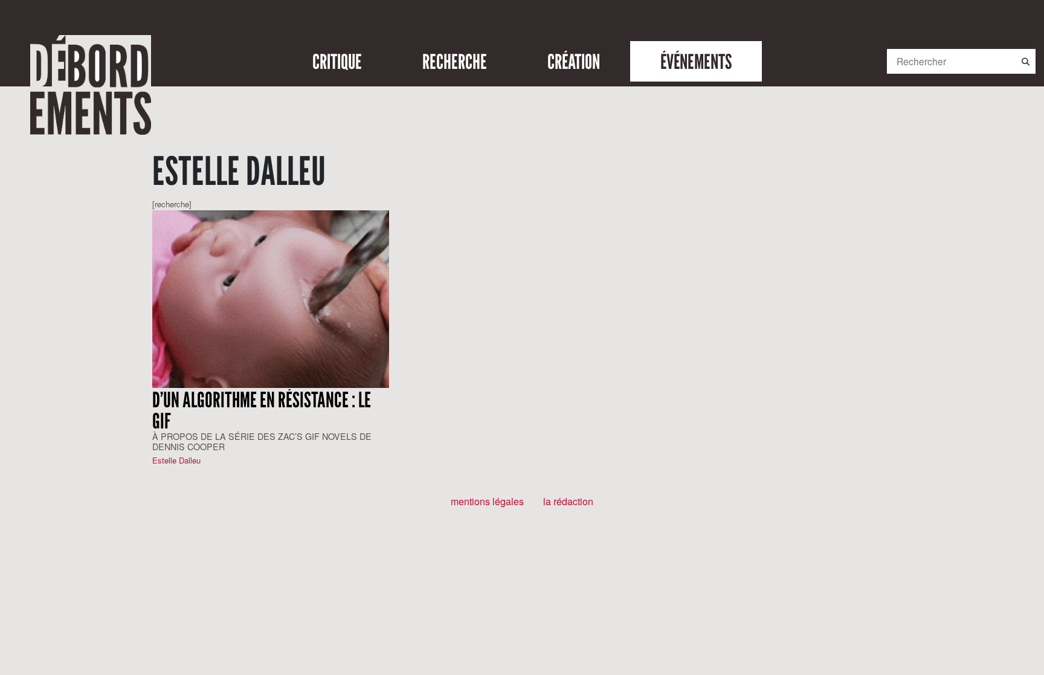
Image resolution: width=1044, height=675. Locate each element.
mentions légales (487, 501)
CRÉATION (573, 61)
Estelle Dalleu (176, 460)
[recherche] (172, 204)
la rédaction (568, 501)
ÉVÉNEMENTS (696, 61)
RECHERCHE (454, 61)
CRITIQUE (337, 61)
